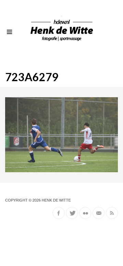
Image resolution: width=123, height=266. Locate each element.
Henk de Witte (56, 200)
